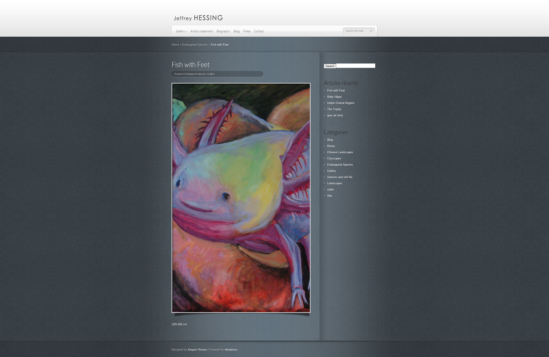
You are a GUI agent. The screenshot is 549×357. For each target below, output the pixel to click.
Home (175, 44)
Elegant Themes (197, 349)
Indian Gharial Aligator (340, 103)
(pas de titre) (335, 115)
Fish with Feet (336, 90)
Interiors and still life (339, 177)
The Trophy (334, 109)
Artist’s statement (201, 31)
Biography (223, 31)
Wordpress (231, 349)
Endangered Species (195, 44)
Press (246, 31)
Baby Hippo (334, 96)
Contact (259, 31)
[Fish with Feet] (241, 198)
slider (330, 189)
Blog (237, 31)
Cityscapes (334, 158)
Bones (331, 146)
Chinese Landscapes (340, 152)
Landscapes (334, 183)
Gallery (181, 31)
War (329, 195)
